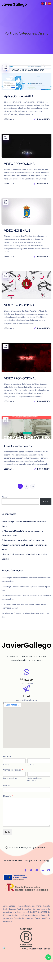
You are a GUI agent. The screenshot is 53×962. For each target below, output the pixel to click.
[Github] (48, 870)
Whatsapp (26, 679)
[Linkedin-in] (42, 870)
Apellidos (30, 765)
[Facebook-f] (25, 870)
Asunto (7, 785)
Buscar (4, 497)
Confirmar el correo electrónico (34, 779)
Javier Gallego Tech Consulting (33, 860)
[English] (42, 3)
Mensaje (8, 796)
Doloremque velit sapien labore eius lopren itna (23, 540)
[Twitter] (31, 870)
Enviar (7, 832)
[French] (46, 3)
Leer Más (8, 119)
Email (26, 696)
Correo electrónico (13, 770)
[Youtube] (36, 870)
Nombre (7, 756)
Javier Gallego (21, 847)
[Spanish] (49, 3)
